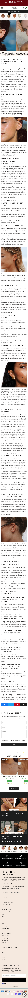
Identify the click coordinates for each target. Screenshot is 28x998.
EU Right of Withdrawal (7, 942)
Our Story (4, 900)
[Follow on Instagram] (3, 872)
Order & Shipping (6, 931)
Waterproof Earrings (17, 89)
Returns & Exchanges (6, 933)
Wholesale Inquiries (6, 911)
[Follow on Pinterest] (7, 872)
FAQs (3, 923)
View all (14, 788)
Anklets (3, 957)
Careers (3, 914)
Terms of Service (13, 718)
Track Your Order (5, 928)
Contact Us (4, 926)
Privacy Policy (4, 718)
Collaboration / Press (6, 909)
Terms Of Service (5, 935)
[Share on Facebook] (4, 704)
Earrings (3, 959)
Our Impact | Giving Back (7, 902)
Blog (3, 916)
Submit (14, 744)
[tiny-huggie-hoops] (14, 529)
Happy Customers (6, 904)
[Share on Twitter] (11, 704)
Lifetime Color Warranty (7, 907)
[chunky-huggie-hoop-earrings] (14, 375)
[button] (24, 11)
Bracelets (4, 954)
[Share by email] (23, 704)
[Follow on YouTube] (11, 872)
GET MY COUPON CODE (14, 980)
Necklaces (4, 950)
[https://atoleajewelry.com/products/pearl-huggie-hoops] (14, 129)
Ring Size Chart (5, 940)
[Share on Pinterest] (17, 704)
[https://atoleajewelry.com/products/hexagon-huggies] (14, 259)
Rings (3, 952)
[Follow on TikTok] (15, 872)
